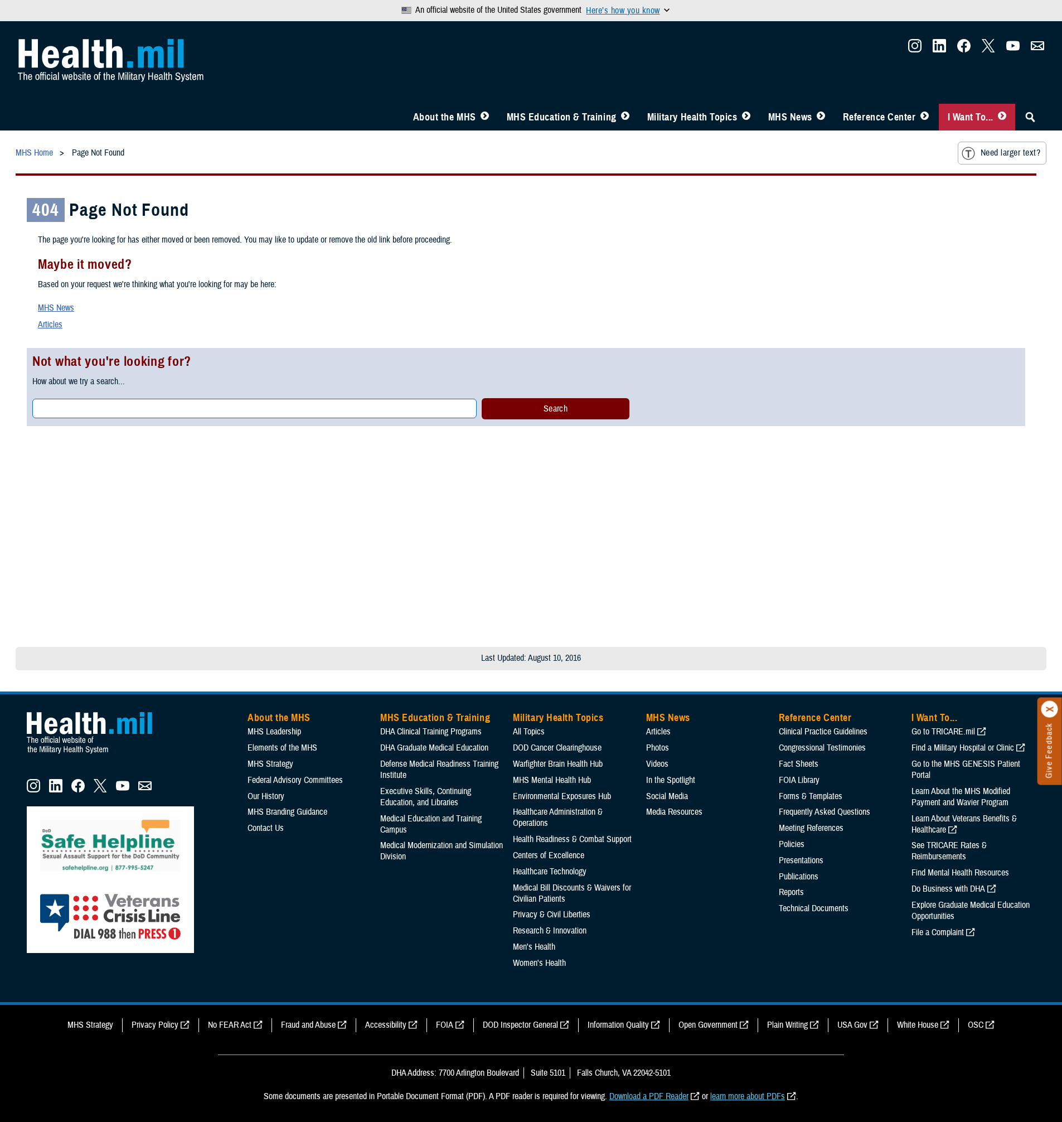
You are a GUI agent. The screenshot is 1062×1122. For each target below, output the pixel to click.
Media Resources (674, 812)
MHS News (790, 117)
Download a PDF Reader (648, 1096)
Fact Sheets (798, 764)
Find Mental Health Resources (960, 872)
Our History (266, 796)
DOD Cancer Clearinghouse (557, 747)
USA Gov (852, 1025)
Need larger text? (1010, 152)
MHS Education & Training (562, 117)
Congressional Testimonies (822, 747)
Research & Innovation (549, 930)
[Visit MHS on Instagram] (915, 49)
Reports (791, 892)
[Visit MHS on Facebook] (964, 49)
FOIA (444, 1025)
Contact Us (266, 828)
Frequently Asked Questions (824, 812)
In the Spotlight (670, 780)
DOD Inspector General (520, 1025)
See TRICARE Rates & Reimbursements (949, 851)
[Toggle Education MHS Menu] (625, 117)
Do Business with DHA (948, 888)
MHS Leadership (274, 731)
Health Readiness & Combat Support (572, 839)
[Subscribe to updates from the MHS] (1037, 49)
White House (917, 1025)
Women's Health (539, 963)
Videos (657, 764)
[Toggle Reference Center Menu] (924, 117)
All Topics (529, 731)
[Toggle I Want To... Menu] (1002, 117)
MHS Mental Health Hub (552, 780)
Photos (657, 747)
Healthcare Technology (549, 871)
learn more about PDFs (747, 1096)
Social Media (667, 796)
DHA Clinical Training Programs (431, 731)
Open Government (708, 1025)
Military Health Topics (692, 117)
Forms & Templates (810, 796)
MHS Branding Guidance (287, 812)
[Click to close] (1049, 709)
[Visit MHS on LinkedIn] (939, 49)
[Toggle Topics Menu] (746, 117)
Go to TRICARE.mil (943, 731)
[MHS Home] (96, 754)
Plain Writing (787, 1025)
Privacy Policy (155, 1025)
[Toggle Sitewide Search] (1030, 117)
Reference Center (879, 117)
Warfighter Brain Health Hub (558, 764)
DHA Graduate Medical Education (434, 747)
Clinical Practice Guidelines (823, 731)
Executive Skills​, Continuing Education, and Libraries (425, 797)
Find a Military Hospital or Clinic (962, 747)
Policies (791, 844)
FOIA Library (799, 780)
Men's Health (534, 946)
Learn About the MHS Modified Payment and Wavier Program (960, 797)
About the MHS (444, 117)
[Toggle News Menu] (821, 117)
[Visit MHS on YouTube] (1013, 49)
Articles (50, 324)
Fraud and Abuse (308, 1025)
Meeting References (811, 828)
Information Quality (618, 1025)
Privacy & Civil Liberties (551, 914)
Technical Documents (813, 908)
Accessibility (385, 1025)
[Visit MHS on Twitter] (988, 49)
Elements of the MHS (282, 747)
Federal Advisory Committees (295, 780)
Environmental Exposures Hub (562, 796)
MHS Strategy (270, 764)
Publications (798, 876)
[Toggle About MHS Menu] (485, 117)
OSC (975, 1025)
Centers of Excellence (548, 855)
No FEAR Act (229, 1025)
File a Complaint (937, 932)
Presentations (801, 860)
